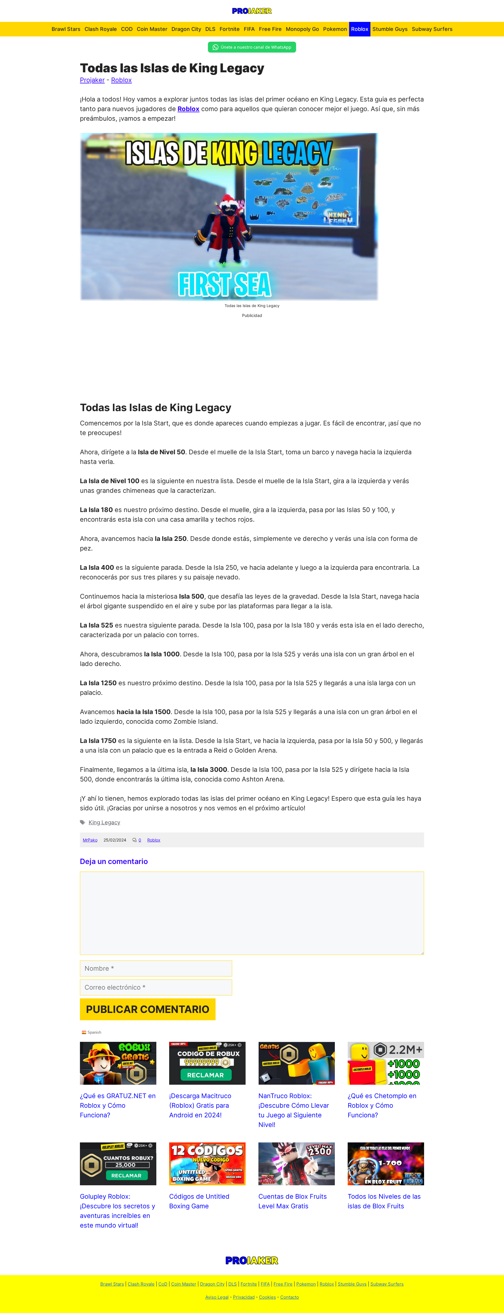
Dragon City (186, 29)
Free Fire (270, 29)
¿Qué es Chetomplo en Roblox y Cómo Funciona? (382, 1105)
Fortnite (230, 29)
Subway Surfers (432, 29)
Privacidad (244, 1297)
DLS (210, 29)
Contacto (289, 1297)
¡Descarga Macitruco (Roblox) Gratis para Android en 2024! (200, 1105)
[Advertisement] (252, 359)
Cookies (267, 1297)
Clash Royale (101, 29)
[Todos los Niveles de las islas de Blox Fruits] (386, 1180)
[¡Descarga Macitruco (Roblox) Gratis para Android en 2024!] (207, 1080)
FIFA (249, 29)
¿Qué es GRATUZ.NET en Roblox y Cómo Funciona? (118, 1105)
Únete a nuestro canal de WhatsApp (256, 47)
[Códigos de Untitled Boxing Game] (207, 1180)
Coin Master (152, 29)
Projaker (92, 80)
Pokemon (335, 29)
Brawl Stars (66, 29)
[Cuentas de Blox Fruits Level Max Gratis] (296, 1180)
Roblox (359, 29)
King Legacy (104, 822)
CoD (162, 1284)
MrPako (90, 839)
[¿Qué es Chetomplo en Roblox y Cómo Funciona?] (386, 1080)
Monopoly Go (302, 29)
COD (127, 29)
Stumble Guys (390, 29)
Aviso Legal (217, 1297)
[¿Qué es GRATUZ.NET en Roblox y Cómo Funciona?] (118, 1080)
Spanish (93, 1032)
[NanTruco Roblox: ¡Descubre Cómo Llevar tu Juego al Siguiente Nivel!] (296, 1080)
